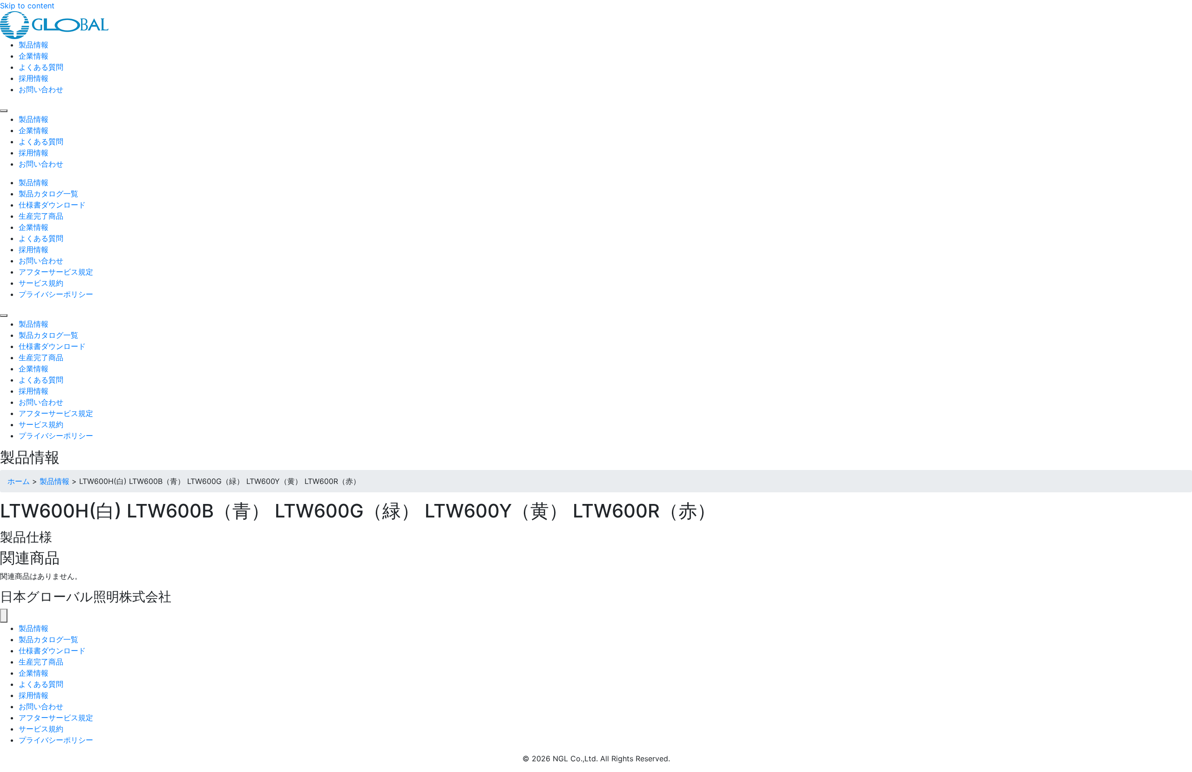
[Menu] (3, 110)
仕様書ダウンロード (52, 650)
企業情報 (33, 673)
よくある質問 (41, 684)
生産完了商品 (41, 661)
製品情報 (54, 481)
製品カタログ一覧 (48, 639)
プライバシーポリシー (56, 740)
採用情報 (33, 695)
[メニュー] (3, 616)
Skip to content (27, 5)
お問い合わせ (41, 706)
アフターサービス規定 (56, 717)
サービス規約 (41, 728)
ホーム (18, 481)
